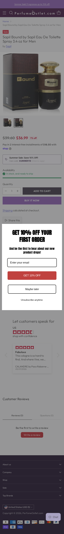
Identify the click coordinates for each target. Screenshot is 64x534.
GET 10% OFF (32, 275)
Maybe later (32, 289)
